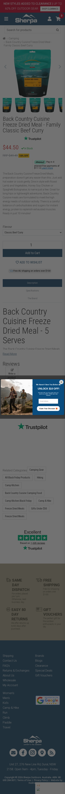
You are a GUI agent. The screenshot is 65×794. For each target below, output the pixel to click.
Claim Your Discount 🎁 (48, 408)
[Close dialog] (61, 382)
